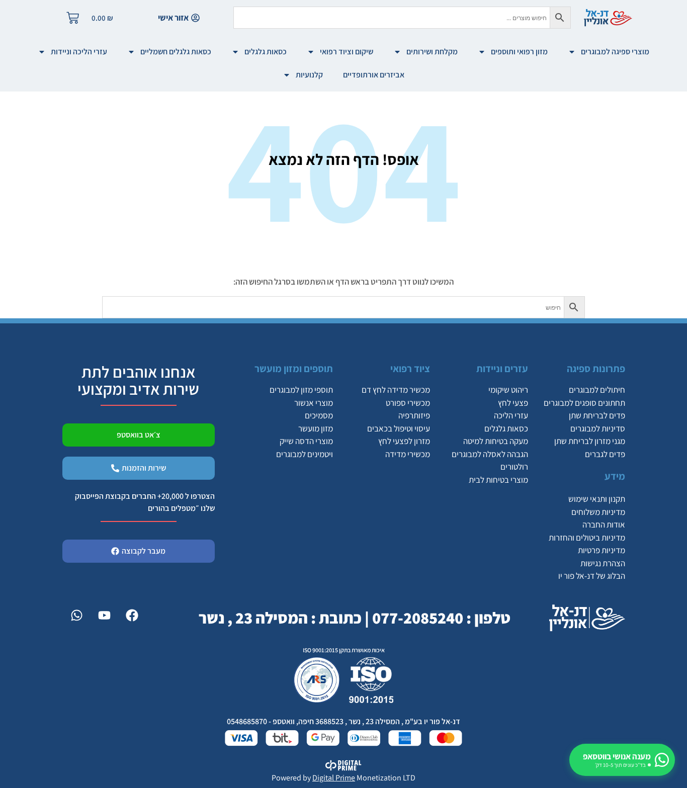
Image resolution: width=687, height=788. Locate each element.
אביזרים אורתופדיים (373, 74)
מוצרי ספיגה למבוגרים (615, 51)
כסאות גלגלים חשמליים (175, 51)
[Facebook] (131, 615)
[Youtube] (104, 615)
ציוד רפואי (410, 368)
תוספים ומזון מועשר (293, 368)
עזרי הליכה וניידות (79, 51)
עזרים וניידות (502, 368)
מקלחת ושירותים (432, 51)
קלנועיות (309, 74)
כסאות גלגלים (265, 51)
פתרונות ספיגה (596, 368)
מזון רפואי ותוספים (519, 51)
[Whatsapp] (76, 615)
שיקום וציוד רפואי (346, 51)
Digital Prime (333, 777)
